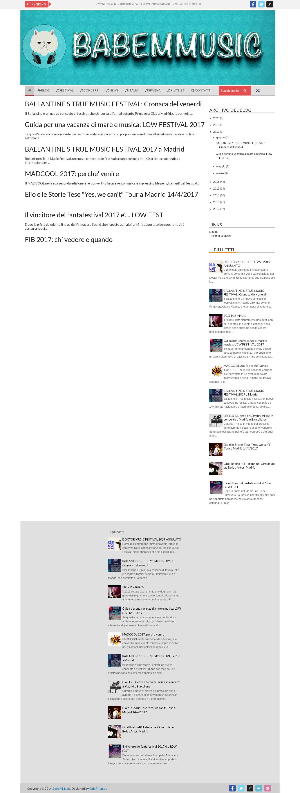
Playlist (177, 90)
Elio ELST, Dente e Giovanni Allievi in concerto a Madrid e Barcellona (248, 417)
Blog (45, 90)
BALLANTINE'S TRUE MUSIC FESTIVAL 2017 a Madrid (104, 149)
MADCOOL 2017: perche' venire (72, 173)
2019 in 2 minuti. (96, 4)
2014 (216, 195)
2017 (216, 131)
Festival (66, 90)
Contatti (202, 90)
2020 (216, 118)
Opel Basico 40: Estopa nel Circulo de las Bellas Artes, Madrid (249, 465)
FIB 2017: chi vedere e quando (69, 239)
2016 (216, 181)
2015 (216, 188)
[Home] (29, 91)
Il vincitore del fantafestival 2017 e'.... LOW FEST (94, 215)
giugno (220, 137)
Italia (133, 90)
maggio (221, 166)
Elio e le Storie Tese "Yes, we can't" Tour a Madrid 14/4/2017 (111, 194)
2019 (216, 125)
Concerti (91, 90)
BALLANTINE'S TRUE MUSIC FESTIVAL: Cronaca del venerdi (198, 4)
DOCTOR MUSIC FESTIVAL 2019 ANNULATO (134, 4)
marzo (220, 173)
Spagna (154, 90)
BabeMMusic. (62, 788)
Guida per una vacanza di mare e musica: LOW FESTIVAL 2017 (114, 124)
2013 (216, 202)
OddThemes (98, 788)
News (113, 90)
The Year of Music (220, 235)
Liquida (213, 231)
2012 (216, 209)
